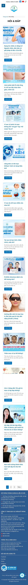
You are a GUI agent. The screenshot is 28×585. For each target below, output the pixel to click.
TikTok (2, 561)
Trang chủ (5, 16)
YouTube (3, 559)
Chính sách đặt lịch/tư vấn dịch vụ (9, 549)
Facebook (3, 556)
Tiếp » (19, 487)
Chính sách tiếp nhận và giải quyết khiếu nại (12, 546)
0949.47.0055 (14, 1)
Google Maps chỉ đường (7, 499)
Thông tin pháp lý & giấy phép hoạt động (11, 543)
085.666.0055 (6, 535)
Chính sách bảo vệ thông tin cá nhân (10, 544)
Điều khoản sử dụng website (8, 548)
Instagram (3, 563)
